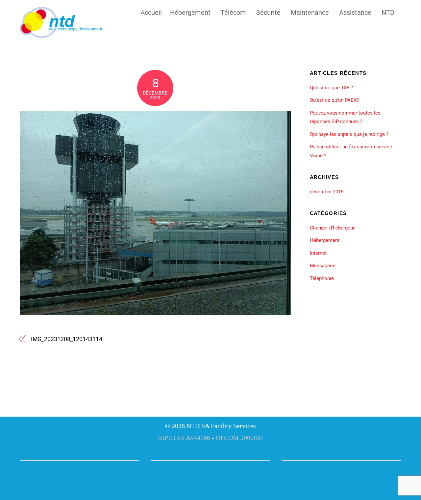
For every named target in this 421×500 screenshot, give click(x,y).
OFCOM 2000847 (239, 437)
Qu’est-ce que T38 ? (331, 88)
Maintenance (310, 12)
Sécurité (268, 12)
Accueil (151, 12)
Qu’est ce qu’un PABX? (334, 100)
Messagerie (322, 266)
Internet (318, 253)
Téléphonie (322, 278)
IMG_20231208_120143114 (66, 339)
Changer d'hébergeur (332, 228)
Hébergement (190, 12)
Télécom (233, 12)
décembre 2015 (326, 192)
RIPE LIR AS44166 (184, 437)
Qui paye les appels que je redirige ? (349, 134)
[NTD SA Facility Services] (61, 35)
